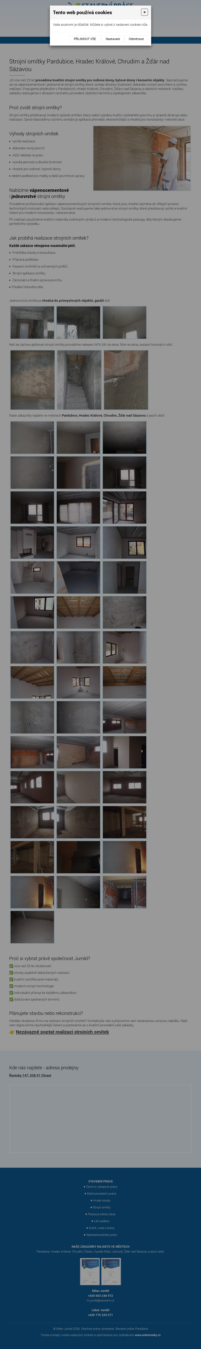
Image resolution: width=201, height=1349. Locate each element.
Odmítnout (136, 39)
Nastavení (113, 39)
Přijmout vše (85, 39)
